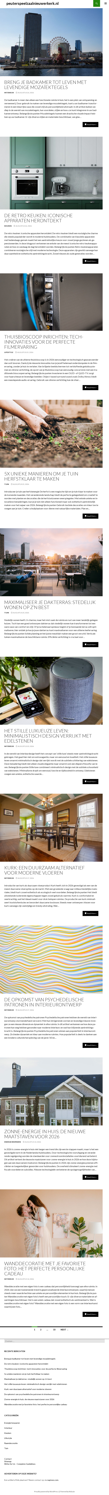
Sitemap (7, 1461)
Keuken (8, 226)
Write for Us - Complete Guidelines (19, 1464)
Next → (65, 1329)
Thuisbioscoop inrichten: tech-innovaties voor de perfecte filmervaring (43, 342)
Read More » (92, 124)
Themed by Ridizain (67, 1491)
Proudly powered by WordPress (46, 1491)
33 (54, 1329)
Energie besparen (12, 1142)
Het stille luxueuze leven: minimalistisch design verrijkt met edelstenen (48, 736)
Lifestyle (8, 352)
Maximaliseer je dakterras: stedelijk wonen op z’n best (50, 604)
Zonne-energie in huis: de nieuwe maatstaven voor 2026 (45, 1134)
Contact (8, 1459)
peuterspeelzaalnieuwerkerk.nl (32, 3)
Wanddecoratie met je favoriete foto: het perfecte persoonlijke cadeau (45, 1268)
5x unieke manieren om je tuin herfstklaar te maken (41, 476)
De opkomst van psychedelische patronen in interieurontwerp (44, 1002)
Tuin (6, 484)
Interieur (9, 93)
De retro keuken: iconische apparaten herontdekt (38, 218)
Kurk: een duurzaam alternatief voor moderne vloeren (44, 870)
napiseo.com (52, 1480)
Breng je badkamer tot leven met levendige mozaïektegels (45, 84)
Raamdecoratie (11, 1443)
